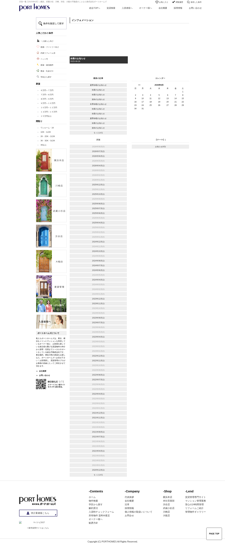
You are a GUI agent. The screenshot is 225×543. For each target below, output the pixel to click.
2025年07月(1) (98, 208)
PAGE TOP (214, 534)
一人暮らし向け (47, 41)
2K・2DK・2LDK (48, 136)
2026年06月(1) (98, 156)
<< (139, 85)
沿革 (127, 504)
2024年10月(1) (98, 251)
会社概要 (163, 8)
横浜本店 (167, 497)
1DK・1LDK (46, 132)
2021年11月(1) (98, 418)
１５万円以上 (46, 116)
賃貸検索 (111, 8)
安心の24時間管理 (194, 504)
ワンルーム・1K (47, 128)
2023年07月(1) (98, 323)
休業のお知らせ (77, 58)
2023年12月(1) (98, 299)
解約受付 (93, 508)
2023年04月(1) (98, 337)
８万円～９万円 (47, 99)
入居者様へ (127, 8)
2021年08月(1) (98, 432)
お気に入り (163, 2)
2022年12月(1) (98, 356)
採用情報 (178, 8)
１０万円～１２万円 (49, 107)
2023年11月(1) (98, 303)
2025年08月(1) (98, 204)
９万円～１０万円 (48, 103)
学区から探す (46, 77)
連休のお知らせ (98, 99)
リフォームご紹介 (194, 508)
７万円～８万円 (47, 95)
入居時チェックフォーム (101, 511)
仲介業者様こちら (40, 513)
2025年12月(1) (98, 185)
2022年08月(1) (98, 375)
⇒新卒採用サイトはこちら (38, 528)
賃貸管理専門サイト (195, 497)
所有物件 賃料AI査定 (99, 515)
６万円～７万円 (47, 90)
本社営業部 (168, 500)
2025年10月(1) (98, 194)
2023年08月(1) (98, 318)
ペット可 (44, 59)
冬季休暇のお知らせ (98, 104)
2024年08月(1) (98, 261)
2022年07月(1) (98, 380)
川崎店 (166, 511)
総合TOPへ (94, 8)
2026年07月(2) (98, 151)
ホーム (92, 497)
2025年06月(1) (98, 213)
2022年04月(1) (98, 394)
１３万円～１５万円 (49, 112)
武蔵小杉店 (168, 508)
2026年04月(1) (98, 166)
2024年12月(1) (98, 242)
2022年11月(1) (98, 361)
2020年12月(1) (98, 470)
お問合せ (129, 515)
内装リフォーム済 (48, 53)
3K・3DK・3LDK (48, 141)
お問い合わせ (195, 8)
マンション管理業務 (195, 500)
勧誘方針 (93, 523)
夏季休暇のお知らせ (98, 85)
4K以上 (44, 145)
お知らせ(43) (160, 147)
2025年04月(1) (98, 223)
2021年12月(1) (98, 413)
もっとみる (98, 133)
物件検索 (93, 500)
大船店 (166, 515)
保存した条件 (196, 2)
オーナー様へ (145, 8)
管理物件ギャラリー (195, 511)
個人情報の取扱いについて (138, 511)
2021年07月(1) (98, 437)
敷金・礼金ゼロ (47, 71)
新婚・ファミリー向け (50, 47)
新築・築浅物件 (47, 65)
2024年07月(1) (98, 265)
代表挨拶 (129, 497)
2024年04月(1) (98, 280)
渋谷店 (166, 504)
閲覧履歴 (179, 2)
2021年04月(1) (98, 451)
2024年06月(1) (98, 270)
